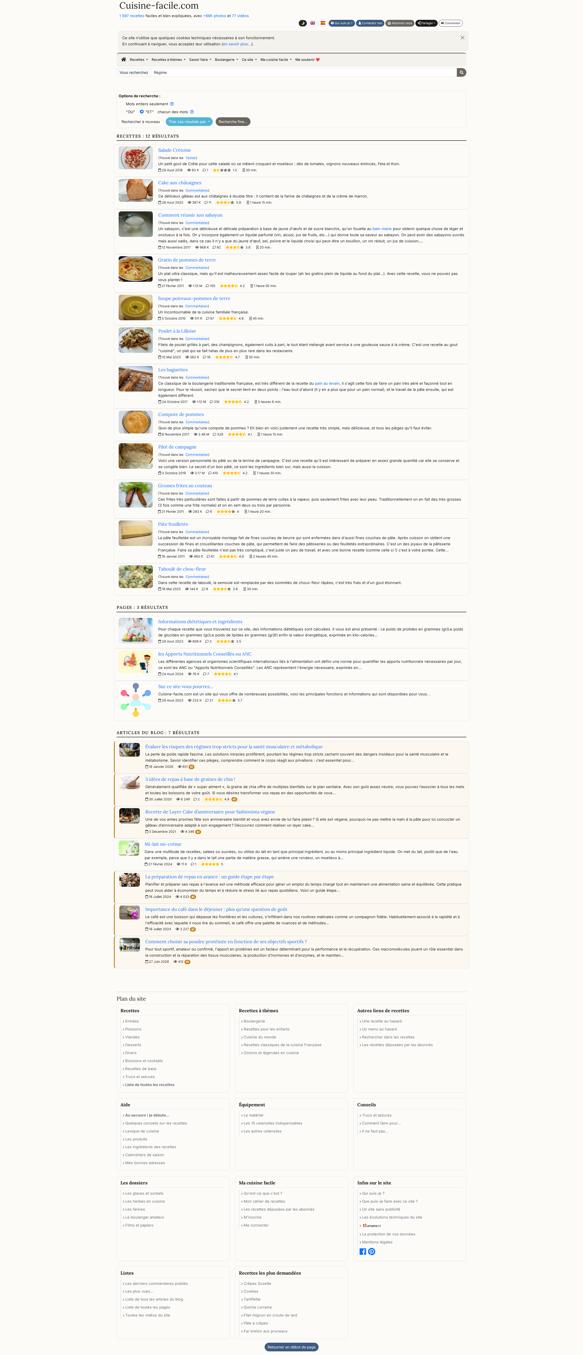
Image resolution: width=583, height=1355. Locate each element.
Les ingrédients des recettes (150, 1147)
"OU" (130, 112)
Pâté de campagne (177, 447)
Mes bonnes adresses (145, 1162)
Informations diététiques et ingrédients (200, 621)
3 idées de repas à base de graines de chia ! (190, 779)
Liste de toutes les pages (147, 1307)
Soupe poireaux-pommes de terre (194, 298)
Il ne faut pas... (375, 1131)
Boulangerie (254, 1021)
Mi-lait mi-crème (163, 844)
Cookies (251, 1291)
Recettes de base (140, 1068)
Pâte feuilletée (173, 524)
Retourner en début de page (292, 1347)
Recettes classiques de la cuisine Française (283, 1045)
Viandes (132, 1037)
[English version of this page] (312, 23)
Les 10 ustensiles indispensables (273, 1123)
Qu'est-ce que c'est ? (263, 1193)
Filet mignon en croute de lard (270, 1315)
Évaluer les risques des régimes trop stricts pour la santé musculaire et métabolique (234, 746)
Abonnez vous (401, 23)
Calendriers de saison (144, 1155)
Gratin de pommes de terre (187, 260)
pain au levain (327, 383)
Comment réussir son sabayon (190, 215)
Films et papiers (139, 1225)
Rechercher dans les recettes (388, 1037)
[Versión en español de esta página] (323, 23)
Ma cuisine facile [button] (275, 60)
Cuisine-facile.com (159, 5)
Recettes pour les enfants (267, 1029)
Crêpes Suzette (257, 1283)
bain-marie (382, 228)
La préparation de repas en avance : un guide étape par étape (209, 876)
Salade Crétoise (174, 150)
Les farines (135, 1209)
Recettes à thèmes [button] (167, 60)
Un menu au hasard (379, 1029)
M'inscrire (252, 1217)
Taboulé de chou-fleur (182, 569)
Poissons (133, 1029)
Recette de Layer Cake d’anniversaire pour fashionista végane (210, 812)
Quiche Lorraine (258, 1307)
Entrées (132, 1021)
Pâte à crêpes (256, 1323)
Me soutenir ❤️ (307, 60)
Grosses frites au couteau (185, 485)
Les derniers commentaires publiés (156, 1283)
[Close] (462, 37)
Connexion (452, 23)
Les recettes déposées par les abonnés (397, 1045)
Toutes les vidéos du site (147, 1315)
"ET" (150, 112)
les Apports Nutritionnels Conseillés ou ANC (205, 654)
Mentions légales (377, 1242)
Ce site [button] (248, 60)
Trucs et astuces (140, 1076)
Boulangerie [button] (225, 60)
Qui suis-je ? (343, 23)
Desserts (133, 1045)
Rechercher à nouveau (141, 121)
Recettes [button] (137, 60)
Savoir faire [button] (199, 60)
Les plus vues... (139, 1291)
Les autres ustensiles (263, 1131)
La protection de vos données (388, 1234)
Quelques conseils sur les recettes (156, 1123)
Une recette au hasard (382, 1021)
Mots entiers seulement (147, 104)
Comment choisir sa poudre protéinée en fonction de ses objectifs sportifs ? (226, 941)
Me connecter (256, 1225)
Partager (426, 23)
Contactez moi (371, 23)
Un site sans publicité (381, 1209)
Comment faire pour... (381, 1123)
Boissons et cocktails (144, 1060)
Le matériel (253, 1115)
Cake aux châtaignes (179, 182)
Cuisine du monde (260, 1037)
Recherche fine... (233, 121)
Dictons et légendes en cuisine (271, 1052)
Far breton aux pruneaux (266, 1331)
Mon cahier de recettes (264, 1201)
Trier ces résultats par (188, 121)
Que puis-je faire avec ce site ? (390, 1201)
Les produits (136, 1139)
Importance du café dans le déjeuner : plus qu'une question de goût (216, 909)
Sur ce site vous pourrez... (185, 686)
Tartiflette (252, 1299)
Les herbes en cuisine (145, 1201)
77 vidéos (240, 15)
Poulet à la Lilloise (177, 331)
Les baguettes (173, 369)
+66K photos (214, 15)
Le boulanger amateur (144, 1217)
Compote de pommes (181, 414)
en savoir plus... (237, 44)
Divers (131, 1052)
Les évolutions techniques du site (392, 1217)
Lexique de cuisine (142, 1131)
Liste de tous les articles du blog (154, 1299)
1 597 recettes (131, 15)
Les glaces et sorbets (144, 1193)
